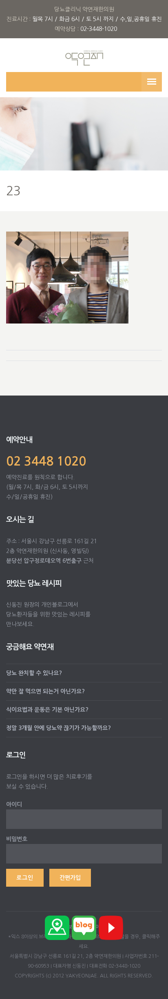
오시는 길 (20, 519)
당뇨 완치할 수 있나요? (34, 673)
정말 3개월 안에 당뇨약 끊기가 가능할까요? (58, 728)
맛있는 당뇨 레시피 (34, 583)
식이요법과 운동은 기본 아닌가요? (47, 710)
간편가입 (70, 878)
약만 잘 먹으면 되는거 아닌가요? (45, 691)
